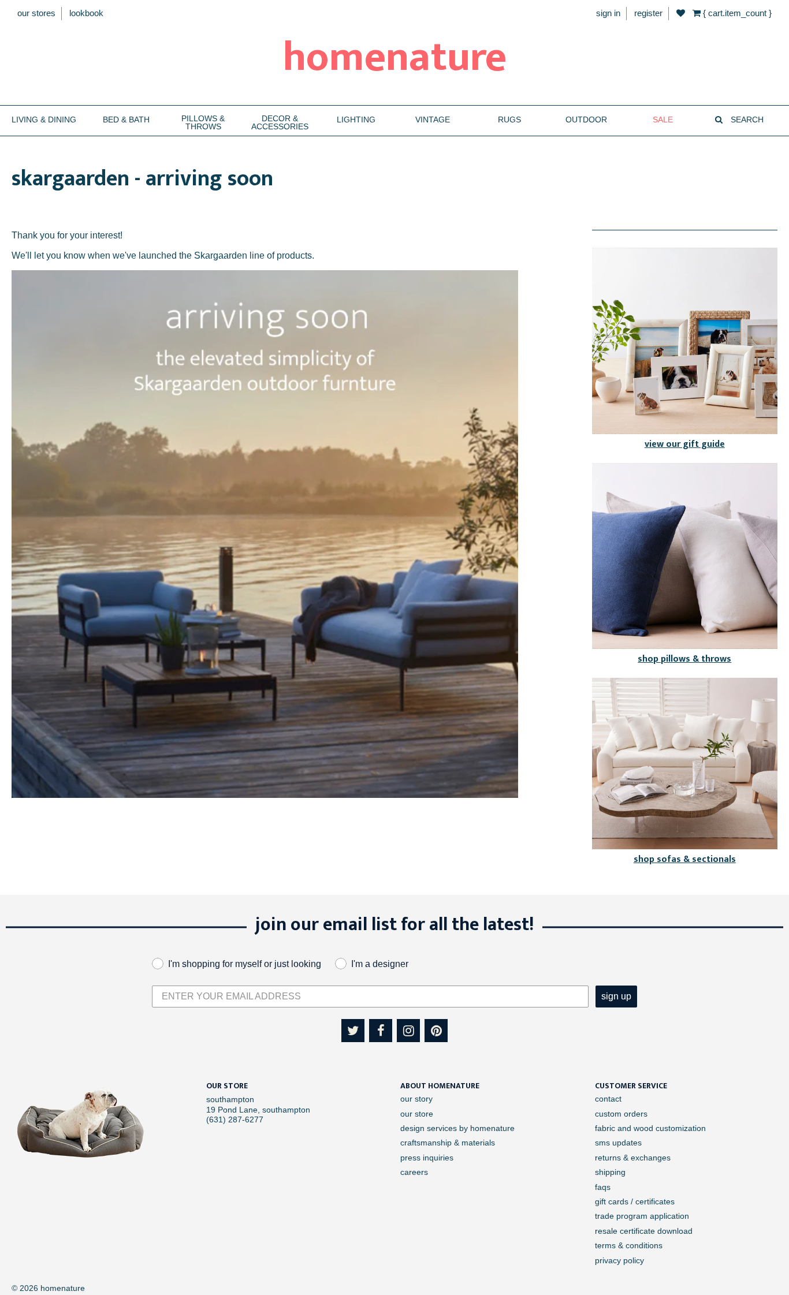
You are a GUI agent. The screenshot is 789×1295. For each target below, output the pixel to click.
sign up (616, 996)
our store (416, 1113)
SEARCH (746, 119)
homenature (395, 58)
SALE (663, 119)
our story (416, 1098)
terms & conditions (629, 1245)
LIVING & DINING (44, 119)
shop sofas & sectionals (685, 859)
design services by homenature (457, 1128)
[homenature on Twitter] (352, 1030)
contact (608, 1098)
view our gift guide (685, 444)
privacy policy (619, 1260)
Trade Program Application (642, 1216)
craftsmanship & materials (447, 1142)
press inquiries (426, 1157)
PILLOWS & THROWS (203, 122)
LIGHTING (356, 119)
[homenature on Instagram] (408, 1030)
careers (414, 1172)
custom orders (621, 1113)
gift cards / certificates (635, 1201)
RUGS (509, 119)
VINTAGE (432, 119)
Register (648, 13)
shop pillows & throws (684, 659)
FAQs (603, 1187)
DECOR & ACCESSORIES (279, 122)
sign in (608, 13)
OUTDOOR (586, 119)
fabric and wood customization (650, 1128)
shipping (610, 1172)
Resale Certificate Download (644, 1231)
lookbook (86, 13)
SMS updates (618, 1142)
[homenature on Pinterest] (436, 1030)
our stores (36, 13)
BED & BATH (126, 119)
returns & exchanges (633, 1157)
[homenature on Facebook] (380, 1030)
